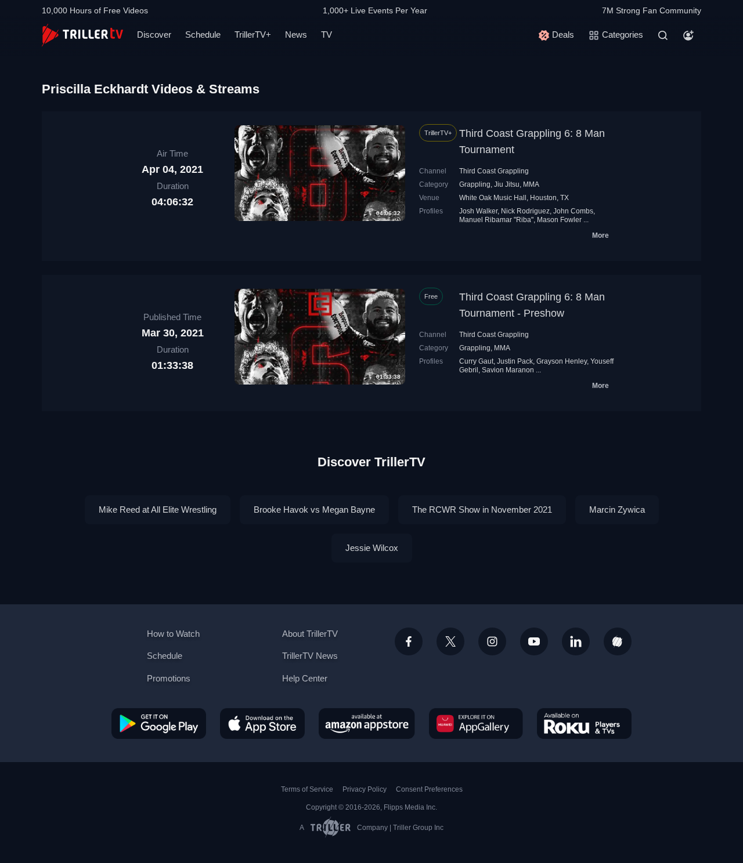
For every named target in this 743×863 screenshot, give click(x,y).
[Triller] (618, 641)
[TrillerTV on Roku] (584, 723)
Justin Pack (515, 361)
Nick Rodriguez (525, 211)
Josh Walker (478, 211)
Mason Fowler (559, 220)
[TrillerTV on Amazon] (367, 723)
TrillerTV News (310, 656)
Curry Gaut (476, 361)
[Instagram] (492, 641)
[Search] (663, 35)
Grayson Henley (561, 361)
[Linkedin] (576, 641)
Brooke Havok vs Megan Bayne (314, 509)
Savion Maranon (508, 370)
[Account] (688, 35)
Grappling (474, 184)
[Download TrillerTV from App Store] (262, 723)
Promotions (168, 678)
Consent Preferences (429, 789)
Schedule (203, 34)
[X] (450, 641)
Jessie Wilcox (371, 548)
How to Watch (173, 634)
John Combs (573, 211)
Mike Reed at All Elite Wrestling (158, 509)
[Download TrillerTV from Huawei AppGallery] (476, 723)
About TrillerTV (310, 634)
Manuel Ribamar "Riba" (496, 220)
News (296, 34)
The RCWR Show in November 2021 (482, 509)
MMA (531, 184)
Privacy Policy (364, 789)
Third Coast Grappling (494, 171)
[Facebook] (409, 641)
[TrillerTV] (82, 35)
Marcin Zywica (617, 509)
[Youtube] (534, 641)
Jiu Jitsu (507, 184)
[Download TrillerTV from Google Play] (158, 723)
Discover (154, 34)
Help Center (304, 678)
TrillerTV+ (253, 34)
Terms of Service (307, 789)
